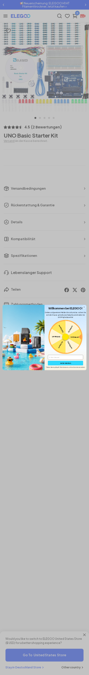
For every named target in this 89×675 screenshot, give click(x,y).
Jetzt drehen (65, 363)
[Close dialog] (84, 307)
